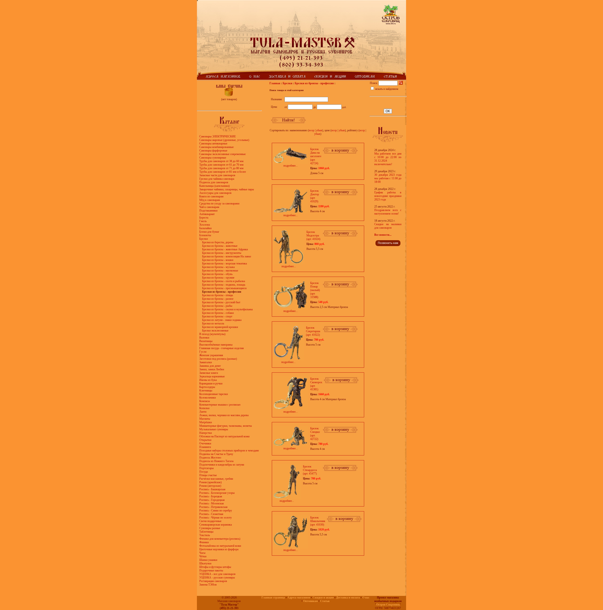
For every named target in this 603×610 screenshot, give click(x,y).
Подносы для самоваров (213, 182)
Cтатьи (325, 601)
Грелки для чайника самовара (216, 178)
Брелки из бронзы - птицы (217, 295)
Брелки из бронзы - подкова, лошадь (223, 284)
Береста (203, 217)
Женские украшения (211, 355)
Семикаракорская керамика (215, 524)
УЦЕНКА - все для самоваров (217, 574)
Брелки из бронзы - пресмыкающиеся (224, 288)
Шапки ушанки (208, 560)
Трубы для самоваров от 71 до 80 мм (221, 168)
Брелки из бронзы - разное (217, 298)
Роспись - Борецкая (210, 496)
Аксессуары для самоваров (215, 193)
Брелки (203, 238)
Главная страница (273, 597)
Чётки (202, 556)
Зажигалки (205, 362)
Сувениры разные (209, 528)
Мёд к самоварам (209, 200)
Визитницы (205, 341)
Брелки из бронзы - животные (219, 245)
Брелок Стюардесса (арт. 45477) (310, 470)
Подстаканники (208, 210)
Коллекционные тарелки (213, 394)
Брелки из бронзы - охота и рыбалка (223, 281)
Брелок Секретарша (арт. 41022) (313, 331)
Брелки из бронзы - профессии (314, 83)
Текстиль (204, 535)
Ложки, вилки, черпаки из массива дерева (224, 415)
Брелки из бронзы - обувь (217, 274)
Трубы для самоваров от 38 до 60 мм (221, 161)
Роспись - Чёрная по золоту (215, 517)
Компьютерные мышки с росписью (219, 404)
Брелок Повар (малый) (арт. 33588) (315, 290)
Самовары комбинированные (216, 147)
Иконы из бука (208, 380)
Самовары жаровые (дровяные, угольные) (224, 140)
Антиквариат (207, 214)
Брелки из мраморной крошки (220, 327)
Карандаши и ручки (210, 383)
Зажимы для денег (210, 365)
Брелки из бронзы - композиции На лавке (226, 256)
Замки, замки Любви (211, 369)
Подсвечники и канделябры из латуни (221, 464)
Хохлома (204, 224)
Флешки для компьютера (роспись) (219, 538)
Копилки (204, 408)
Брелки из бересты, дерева (217, 242)
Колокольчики (207, 397)
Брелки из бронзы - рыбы (217, 305)
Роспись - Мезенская (211, 503)
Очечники (205, 443)
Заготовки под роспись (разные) (218, 358)
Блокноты (205, 235)
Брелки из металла (213, 323)
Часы (202, 552)
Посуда (203, 471)
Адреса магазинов (298, 597)
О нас (365, 597)
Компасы (204, 401)
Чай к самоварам (209, 207)
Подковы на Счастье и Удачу (216, 454)
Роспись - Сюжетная (211, 514)
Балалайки (205, 228)
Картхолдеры (207, 387)
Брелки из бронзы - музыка (218, 267)
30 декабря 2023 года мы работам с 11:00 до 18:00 (387, 178)
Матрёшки (205, 422)
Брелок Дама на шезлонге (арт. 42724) (315, 156)
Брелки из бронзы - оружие (218, 277)
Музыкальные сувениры (213, 429)
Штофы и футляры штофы (215, 567)
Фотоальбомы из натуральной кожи (220, 545)
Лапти (202, 411)
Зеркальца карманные (212, 376)
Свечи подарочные (210, 521)
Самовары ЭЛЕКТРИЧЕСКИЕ (217, 136)
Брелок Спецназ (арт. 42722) (315, 434)
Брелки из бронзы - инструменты (221, 253)
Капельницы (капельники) (214, 185)
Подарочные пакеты (211, 570)
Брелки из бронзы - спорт (217, 316)
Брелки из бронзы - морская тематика (224, 263)
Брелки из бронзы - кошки (217, 260)
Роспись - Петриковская (213, 507)
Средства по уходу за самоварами (219, 203)
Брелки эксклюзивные (215, 330)
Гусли (202, 351)
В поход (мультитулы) (212, 334)
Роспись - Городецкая (212, 500)
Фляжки (204, 542)
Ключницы (205, 390)
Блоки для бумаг (209, 231)
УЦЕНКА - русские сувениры (217, 577)
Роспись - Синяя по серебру (215, 510)
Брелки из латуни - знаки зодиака (221, 320)
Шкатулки (205, 563)
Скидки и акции (323, 597)
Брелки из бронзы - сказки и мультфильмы (227, 309)
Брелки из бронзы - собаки (218, 313)
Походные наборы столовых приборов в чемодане (229, 450)
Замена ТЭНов (208, 584)
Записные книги (208, 373)
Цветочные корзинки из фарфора (218, 549)
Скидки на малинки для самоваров (387, 226)
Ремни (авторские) (210, 485)
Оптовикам (310, 601)
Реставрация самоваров (213, 581)
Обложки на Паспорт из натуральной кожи (224, 436)
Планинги (205, 447)
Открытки (205, 440)
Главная (274, 83)
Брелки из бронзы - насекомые (220, 270)
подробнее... (290, 165)
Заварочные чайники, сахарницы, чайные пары (226, 189)
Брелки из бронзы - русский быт (221, 302)
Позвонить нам (388, 243)
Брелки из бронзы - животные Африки (225, 249)
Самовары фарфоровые (213, 150)
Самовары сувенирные (212, 157)
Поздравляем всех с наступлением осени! (387, 211)
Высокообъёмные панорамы (215, 344)
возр (311, 130)
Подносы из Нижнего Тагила (216, 461)
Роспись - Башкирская (212, 489)
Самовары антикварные (213, 143)
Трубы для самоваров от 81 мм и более (222, 171)
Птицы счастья (208, 475)
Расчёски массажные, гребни (216, 478)
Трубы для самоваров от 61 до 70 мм (221, 164)
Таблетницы (206, 531)
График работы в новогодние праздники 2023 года (387, 196)
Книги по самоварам (211, 196)
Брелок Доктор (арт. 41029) (314, 196)
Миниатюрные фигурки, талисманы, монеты (225, 425)
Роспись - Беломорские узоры (217, 492)
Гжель (203, 221)
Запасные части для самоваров (217, 175)
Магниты (204, 418)
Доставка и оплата (348, 597)
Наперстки (205, 433)
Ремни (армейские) (210, 482)
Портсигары (206, 468)
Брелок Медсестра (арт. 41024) (313, 235)
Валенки (204, 337)
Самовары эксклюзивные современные (222, 154)
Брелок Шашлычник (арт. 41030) (317, 521)
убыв (319, 130)
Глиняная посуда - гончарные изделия (221, 348)
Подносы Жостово (210, 457)
